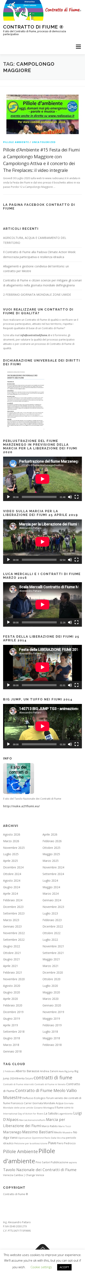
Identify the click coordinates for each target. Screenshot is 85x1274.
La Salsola (51, 1113)
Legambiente (65, 1113)
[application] (42, 479)
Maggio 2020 (51, 992)
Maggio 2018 (51, 1038)
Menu (78, 46)
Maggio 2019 (51, 1018)
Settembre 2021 (53, 953)
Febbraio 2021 (12, 972)
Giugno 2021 (11, 959)
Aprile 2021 (10, 966)
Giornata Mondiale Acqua (47, 1103)
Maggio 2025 (51, 854)
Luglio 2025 (11, 854)
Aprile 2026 (49, 834)
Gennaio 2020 (51, 1005)
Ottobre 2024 (12, 874)
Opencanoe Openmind (31, 1137)
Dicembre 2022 (52, 926)
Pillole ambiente (16, 142)
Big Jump (69, 1071)
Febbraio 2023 (52, 920)
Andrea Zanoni (49, 1071)
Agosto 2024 (11, 880)
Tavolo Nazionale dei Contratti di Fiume (40, 1169)
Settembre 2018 (14, 1031)
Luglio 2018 (50, 1031)
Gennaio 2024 (51, 900)
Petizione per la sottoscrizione (30, 1143)
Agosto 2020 (11, 986)
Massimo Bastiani (37, 1131)
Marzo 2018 (11, 1045)
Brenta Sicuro (24, 1078)
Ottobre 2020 (51, 979)
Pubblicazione (59, 1162)
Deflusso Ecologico (34, 1098)
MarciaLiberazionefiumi (32, 1120)
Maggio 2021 (51, 959)
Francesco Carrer (21, 1103)
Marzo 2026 (11, 841)
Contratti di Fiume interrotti (18, 1084)
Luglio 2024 (50, 880)
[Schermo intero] (76, 497)
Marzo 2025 (50, 861)
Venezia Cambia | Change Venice (23, 1175)
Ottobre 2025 (51, 848)
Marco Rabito (50, 1126)
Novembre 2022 (14, 933)
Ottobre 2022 (51, 933)
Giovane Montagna (44, 1107)
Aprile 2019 (10, 1025)
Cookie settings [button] (41, 1267)
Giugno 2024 (11, 887)
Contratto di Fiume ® (33, 27)
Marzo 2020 (50, 999)
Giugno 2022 (11, 946)
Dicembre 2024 (13, 867)
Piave (52, 1143)
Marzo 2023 (11, 920)
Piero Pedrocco (66, 1143)
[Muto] (70, 497)
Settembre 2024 (53, 874)
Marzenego (12, 1132)
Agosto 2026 (11, 834)
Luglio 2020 (50, 986)
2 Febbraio (9, 1071)
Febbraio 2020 (12, 1005)
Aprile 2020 (10, 999)
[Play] (8, 497)
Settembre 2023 (14, 913)
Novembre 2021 (53, 946)
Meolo (58, 1132)
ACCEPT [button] (64, 1267)
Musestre (67, 1132)
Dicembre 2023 (13, 907)
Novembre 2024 (53, 867)
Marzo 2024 (50, 893)
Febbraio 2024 (12, 900)
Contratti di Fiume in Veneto (50, 1084)
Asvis (61, 1071)
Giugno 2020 (11, 992)
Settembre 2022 (14, 940)
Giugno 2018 (11, 1038)
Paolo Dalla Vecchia (54, 1137)
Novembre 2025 (14, 848)
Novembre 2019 (53, 1012)
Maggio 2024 (51, 887)
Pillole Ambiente (20, 1151)
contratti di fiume (53, 1077)
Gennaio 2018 (12, 1051)
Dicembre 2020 (52, 972)
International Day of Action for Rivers (23, 1113)
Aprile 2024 (10, 893)
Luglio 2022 (50, 940)
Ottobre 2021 (12, 953)
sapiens (73, 1162)
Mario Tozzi (64, 1126)
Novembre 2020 (14, 979)
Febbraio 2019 (52, 1025)
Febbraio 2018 (52, 1045)
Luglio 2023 (50, 913)
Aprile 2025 (10, 861)
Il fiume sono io (64, 1107)
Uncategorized (44, 142)
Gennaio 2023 (12, 926)
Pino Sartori (43, 1162)
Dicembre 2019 (13, 1012)
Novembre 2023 (53, 907)
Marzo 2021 (50, 966)
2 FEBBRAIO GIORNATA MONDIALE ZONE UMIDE (37, 294)
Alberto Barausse (27, 1071)
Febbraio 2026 (52, 841)
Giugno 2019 (11, 1018)
